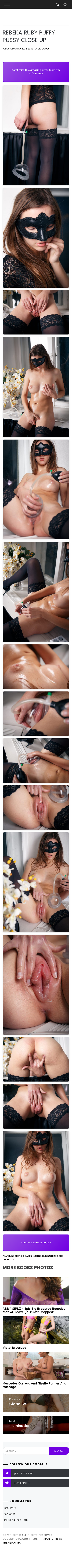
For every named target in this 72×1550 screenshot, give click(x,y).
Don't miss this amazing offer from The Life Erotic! (36, 71)
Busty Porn (9, 1508)
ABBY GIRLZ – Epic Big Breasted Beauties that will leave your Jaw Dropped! (34, 1310)
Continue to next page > (36, 1242)
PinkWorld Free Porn (15, 1519)
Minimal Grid (48, 1538)
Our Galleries (50, 1256)
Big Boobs (44, 48)
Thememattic (12, 1542)
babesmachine (33, 1256)
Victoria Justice (14, 1348)
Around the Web (14, 1256)
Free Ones (9, 1514)
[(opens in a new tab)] (36, 1291)
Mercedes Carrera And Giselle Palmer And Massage (34, 1385)
